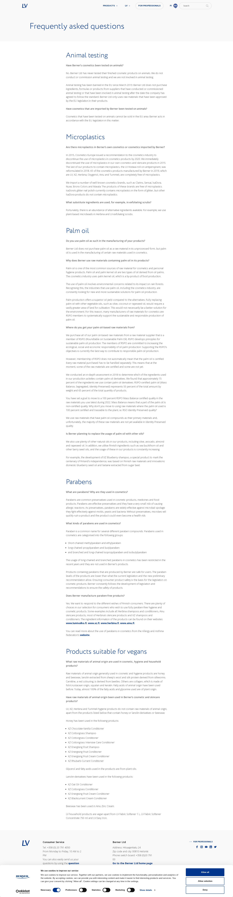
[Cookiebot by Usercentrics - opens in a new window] (23, 892)
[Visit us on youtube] (206, 847)
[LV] (26, 842)
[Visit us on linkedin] (210, 847)
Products (109, 5)
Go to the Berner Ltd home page (133, 863)
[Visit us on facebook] (197, 847)
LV (33, 6)
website (85, 635)
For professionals (149, 5)
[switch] (83, 890)
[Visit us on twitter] (215, 847)
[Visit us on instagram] (201, 847)
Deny (205, 890)
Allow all (205, 872)
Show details (146, 890)
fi (171, 5)
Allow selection (205, 881)
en (175, 5)
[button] (195, 5)
